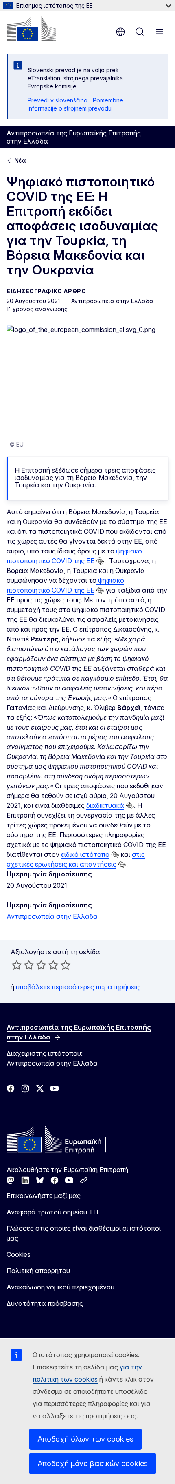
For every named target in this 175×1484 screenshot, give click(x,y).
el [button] (120, 32)
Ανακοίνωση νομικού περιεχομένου (60, 1287)
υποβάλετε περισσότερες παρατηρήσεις (78, 987)
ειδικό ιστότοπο (85, 854)
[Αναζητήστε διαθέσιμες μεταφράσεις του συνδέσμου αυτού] (100, 561)
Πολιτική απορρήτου (38, 1271)
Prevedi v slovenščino (58, 100)
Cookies (19, 1254)
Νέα (20, 160)
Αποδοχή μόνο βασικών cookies (92, 1463)
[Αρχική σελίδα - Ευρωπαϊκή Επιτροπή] (31, 28)
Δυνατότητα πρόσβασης (45, 1303)
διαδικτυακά (105, 805)
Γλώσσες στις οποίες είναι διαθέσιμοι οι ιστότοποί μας (84, 1233)
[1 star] (17, 965)
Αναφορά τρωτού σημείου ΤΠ (52, 1212)
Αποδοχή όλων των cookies (85, 1439)
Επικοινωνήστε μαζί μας (44, 1196)
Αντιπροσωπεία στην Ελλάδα (52, 916)
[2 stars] (23, 965)
